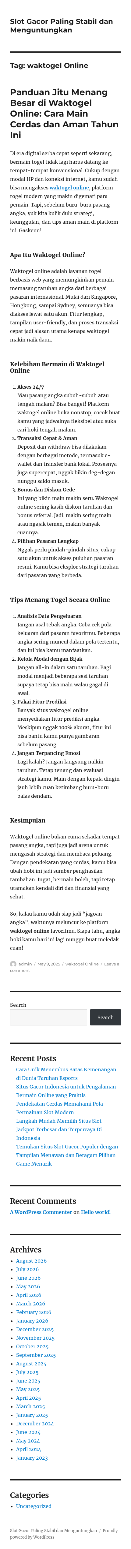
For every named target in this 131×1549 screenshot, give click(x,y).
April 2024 (28, 1449)
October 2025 (32, 1346)
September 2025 (36, 1355)
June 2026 (28, 1278)
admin (25, 963)
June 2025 (28, 1381)
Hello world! (96, 1212)
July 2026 (27, 1269)
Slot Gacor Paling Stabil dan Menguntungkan (61, 25)
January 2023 (32, 1458)
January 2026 (32, 1321)
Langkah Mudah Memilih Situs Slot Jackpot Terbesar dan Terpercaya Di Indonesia (59, 1129)
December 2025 (35, 1329)
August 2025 (31, 1364)
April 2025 (28, 1398)
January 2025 (32, 1415)
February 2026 (33, 1312)
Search (18, 1005)
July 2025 (27, 1372)
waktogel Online (82, 963)
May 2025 (28, 1389)
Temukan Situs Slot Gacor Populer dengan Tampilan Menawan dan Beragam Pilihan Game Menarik (67, 1155)
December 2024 (35, 1423)
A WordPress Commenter (41, 1212)
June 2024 (28, 1432)
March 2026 (30, 1304)
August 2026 (31, 1261)
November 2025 (35, 1338)
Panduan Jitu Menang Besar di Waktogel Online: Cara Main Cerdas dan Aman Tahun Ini (64, 113)
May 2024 (28, 1441)
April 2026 (28, 1295)
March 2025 (30, 1406)
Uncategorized (33, 1506)
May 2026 (28, 1286)
